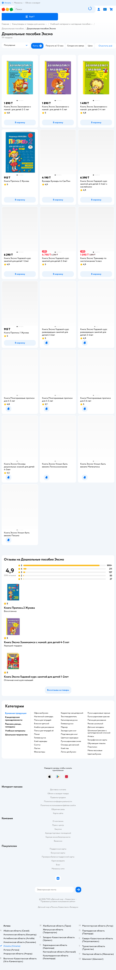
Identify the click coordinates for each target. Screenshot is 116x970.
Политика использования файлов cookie (58, 805)
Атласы (91, 736)
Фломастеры (39, 752)
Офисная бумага (41, 713)
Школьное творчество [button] (16, 734)
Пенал (37, 734)
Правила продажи (58, 797)
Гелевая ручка (40, 738)
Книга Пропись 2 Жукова (19, 608)
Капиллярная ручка (69, 720)
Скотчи (37, 745)
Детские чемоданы (96, 727)
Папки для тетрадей (42, 720)
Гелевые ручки (67, 724)
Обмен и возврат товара (58, 793)
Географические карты (97, 740)
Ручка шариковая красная (98, 716)
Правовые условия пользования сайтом (58, 901)
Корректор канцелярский (72, 713)
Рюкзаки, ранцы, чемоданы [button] (13, 725)
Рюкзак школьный (95, 724)
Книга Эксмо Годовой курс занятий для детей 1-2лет (36, 676)
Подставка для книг (69, 734)
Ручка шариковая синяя (71, 741)
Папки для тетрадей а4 (44, 731)
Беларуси (74, 907)
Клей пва (65, 748)
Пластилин (92, 747)
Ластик (37, 748)
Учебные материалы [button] (15, 730)
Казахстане (63, 907)
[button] (30, 16)
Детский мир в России (48, 907)
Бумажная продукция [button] (15, 713)
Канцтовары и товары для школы (28, 24)
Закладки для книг (68, 731)
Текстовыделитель (69, 716)
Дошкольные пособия (13, 28)
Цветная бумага (94, 754)
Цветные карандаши (69, 738)
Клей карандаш (40, 741)
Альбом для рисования (44, 727)
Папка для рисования (97, 720)
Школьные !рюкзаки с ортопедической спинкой (99, 731)
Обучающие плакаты (97, 743)
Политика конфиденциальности (58, 801)
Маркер (64, 727)
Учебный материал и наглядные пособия (70, 24)
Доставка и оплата (58, 789)
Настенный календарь (43, 716)
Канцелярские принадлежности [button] (13, 718)
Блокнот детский (41, 724)
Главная (5, 24)
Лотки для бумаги (68, 752)
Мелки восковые (95, 750)
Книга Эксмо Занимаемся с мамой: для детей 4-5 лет (36, 642)
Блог (58, 864)
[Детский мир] (7, 9)
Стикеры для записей (70, 745)
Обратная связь (58, 809)
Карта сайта (58, 813)
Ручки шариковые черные (99, 713)
